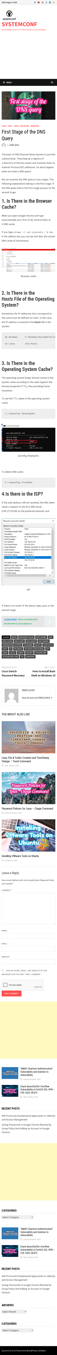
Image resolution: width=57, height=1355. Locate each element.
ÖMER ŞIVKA (14, 145)
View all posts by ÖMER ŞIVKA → (37, 697)
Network (24, 126)
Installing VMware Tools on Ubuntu (20, 856)
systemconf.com (10, 656)
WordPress (32, 1350)
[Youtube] (39, 2)
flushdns (28, 645)
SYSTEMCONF (19, 24)
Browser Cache (26, 637)
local (12, 652)
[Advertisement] (28, 58)
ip (10, 649)
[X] (43, 2)
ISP (47, 649)
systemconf (40, 652)
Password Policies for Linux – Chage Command (27, 808)
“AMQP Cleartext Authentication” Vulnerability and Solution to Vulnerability (36, 1071)
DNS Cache (7, 641)
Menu (9, 82)
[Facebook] (35, 2)
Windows (35, 126)
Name (5, 930)
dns (50, 637)
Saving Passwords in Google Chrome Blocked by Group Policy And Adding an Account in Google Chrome (26, 1128)
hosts (38, 645)
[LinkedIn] (50, 2)
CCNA (4, 126)
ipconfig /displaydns (34, 649)
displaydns (41, 637)
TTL (22, 656)
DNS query (31, 641)
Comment (7, 890)
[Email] (53, 2)
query (21, 652)
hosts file (48, 645)
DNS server (44, 641)
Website (6, 957)
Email (5, 943)
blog (14, 637)
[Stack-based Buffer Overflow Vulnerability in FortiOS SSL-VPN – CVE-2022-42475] (10, 1086)
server (29, 652)
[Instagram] (46, 2)
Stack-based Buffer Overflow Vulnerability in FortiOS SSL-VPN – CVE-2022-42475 (37, 1089)
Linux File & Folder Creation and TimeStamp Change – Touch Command (25, 759)
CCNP (10, 126)
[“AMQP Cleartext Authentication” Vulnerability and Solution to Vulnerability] (10, 1069)
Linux (16, 126)
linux (5, 652)
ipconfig (18, 649)
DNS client (19, 641)
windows (30, 656)
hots (5, 649)
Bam (43, 1350)
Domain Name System (12, 645)
